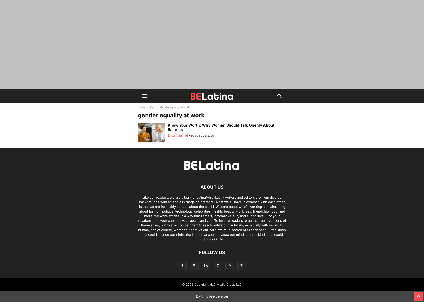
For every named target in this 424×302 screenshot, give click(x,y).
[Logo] (212, 174)
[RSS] (229, 266)
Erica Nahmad (178, 135)
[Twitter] (241, 266)
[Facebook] (182, 266)
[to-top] (418, 294)
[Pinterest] (218, 266)
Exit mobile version (212, 296)
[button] (144, 96)
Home (141, 107)
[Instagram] (194, 266)
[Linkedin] (206, 266)
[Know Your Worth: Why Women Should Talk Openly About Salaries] (151, 133)
